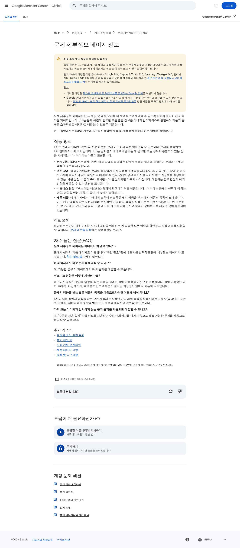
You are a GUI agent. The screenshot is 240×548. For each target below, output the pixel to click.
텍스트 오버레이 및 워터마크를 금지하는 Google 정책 (113, 93)
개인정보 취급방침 (42, 539)
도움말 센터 (11, 16)
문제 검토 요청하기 (69, 345)
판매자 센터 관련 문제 (70, 335)
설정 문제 (65, 507)
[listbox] (212, 539)
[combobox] (137, 6)
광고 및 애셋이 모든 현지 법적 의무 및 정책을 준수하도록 (104, 101)
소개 (25, 16)
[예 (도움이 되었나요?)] (170, 392)
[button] (6, 5)
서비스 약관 (63, 539)
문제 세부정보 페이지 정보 (133, 32)
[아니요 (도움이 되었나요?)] (179, 392)
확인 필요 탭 (74, 256)
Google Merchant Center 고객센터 (36, 6)
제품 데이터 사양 (67, 350)
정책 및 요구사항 (67, 355)
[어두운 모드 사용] (187, 539)
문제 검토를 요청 (81, 230)
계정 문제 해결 (103, 32)
